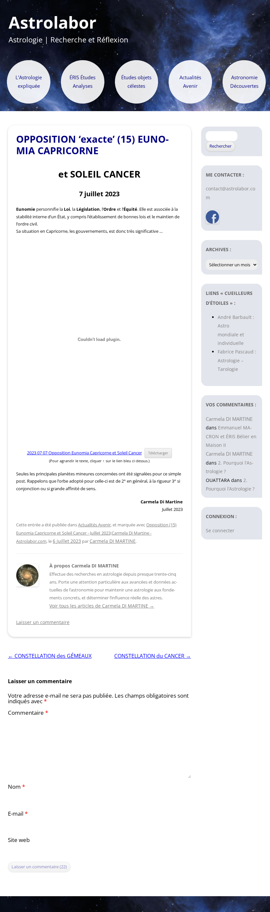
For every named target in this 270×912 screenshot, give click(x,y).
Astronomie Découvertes (244, 81)
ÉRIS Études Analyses (82, 81)
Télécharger (158, 452)
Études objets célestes (136, 81)
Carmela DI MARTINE (113, 541)
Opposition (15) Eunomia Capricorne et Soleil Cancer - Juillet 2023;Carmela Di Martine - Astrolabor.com (96, 533)
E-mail (18, 813)
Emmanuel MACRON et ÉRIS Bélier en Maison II (231, 436)
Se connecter (220, 530)
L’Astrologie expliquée (28, 81)
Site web (19, 840)
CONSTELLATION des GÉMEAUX (50, 656)
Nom (16, 786)
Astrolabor (52, 22)
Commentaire (28, 712)
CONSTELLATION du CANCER (152, 656)
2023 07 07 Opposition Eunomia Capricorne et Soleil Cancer (84, 453)
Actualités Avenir (190, 81)
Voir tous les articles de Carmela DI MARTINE (101, 606)
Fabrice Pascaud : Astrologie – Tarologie (237, 360)
